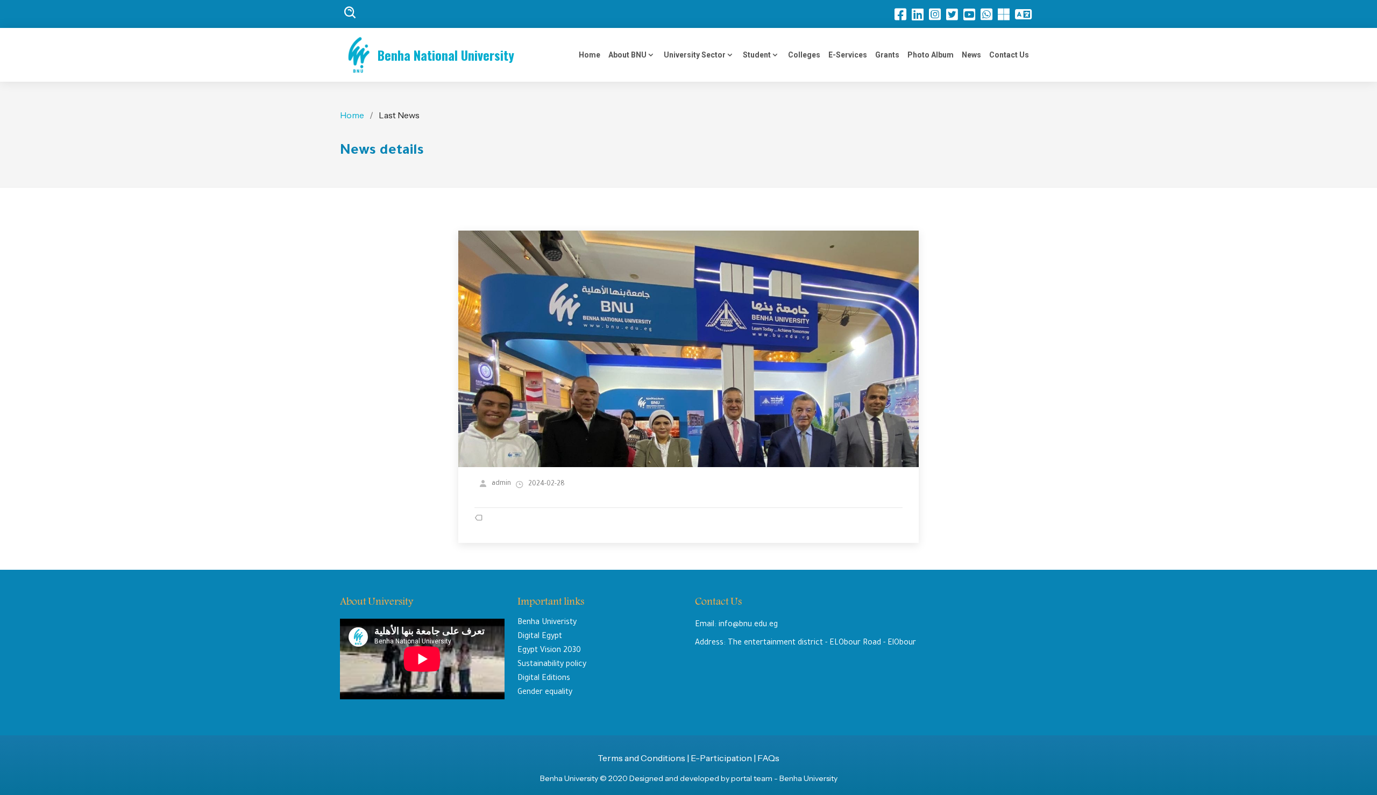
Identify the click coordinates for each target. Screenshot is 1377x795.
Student (757, 55)
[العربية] (1026, 14)
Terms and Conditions (641, 758)
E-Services (847, 55)
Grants (887, 55)
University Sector (695, 55)
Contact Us (1009, 55)
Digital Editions (543, 679)
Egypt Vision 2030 (549, 651)
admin (501, 484)
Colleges (804, 55)
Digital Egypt (539, 637)
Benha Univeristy (547, 623)
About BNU (628, 55)
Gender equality (544, 693)
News (971, 55)
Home (589, 55)
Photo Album (930, 55)
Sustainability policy (551, 665)
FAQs (768, 758)
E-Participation (722, 758)
